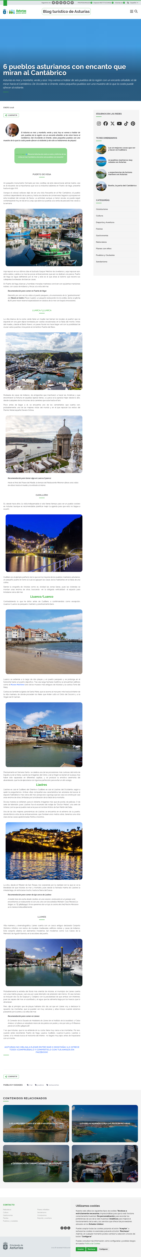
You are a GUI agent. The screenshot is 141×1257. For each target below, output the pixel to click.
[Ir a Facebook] (53, 2)
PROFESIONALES (84, 3)
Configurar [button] (103, 1249)
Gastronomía (102, 235)
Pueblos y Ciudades (105, 255)
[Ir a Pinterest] (72, 2)
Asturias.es (119, 3)
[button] (134, 3)
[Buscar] (136, 11)
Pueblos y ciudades (10, 1221)
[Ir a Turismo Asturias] (22, 11)
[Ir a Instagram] (57, 2)
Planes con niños (103, 248)
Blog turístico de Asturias (66, 11)
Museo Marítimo (17, 685)
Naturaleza (101, 242)
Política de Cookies (92, 1244)
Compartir (12, 115)
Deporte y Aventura (105, 222)
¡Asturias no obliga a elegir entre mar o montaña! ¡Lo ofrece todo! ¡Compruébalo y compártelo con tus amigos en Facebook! (41, 1049)
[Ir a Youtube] (68, 2)
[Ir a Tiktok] (126, 123)
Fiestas (99, 229)
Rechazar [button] (91, 1249)
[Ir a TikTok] (64, 2)
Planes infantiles (43, 1209)
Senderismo (101, 261)
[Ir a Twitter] (61, 2)
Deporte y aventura (44, 1218)
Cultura (99, 215)
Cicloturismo (102, 209)
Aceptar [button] (81, 1249)
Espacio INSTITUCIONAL (102, 3)
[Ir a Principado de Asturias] (13, 1246)
